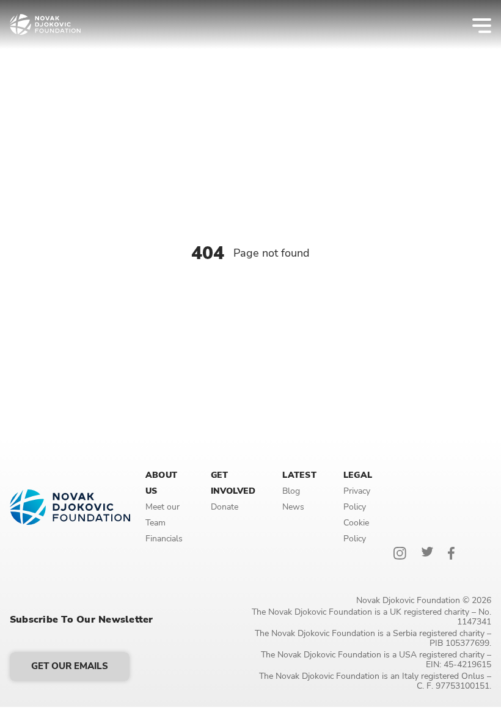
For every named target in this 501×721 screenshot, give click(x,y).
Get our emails (69, 666)
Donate (224, 507)
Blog (291, 491)
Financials (164, 538)
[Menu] (473, 24)
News (293, 507)
